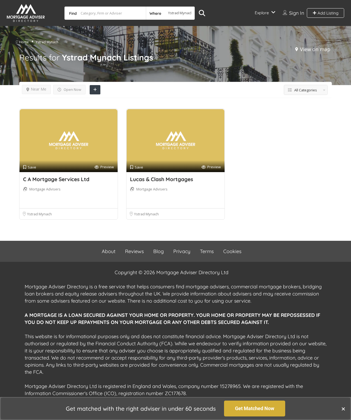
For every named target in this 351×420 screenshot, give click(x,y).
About (108, 251)
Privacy (181, 251)
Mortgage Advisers (45, 189)
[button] (343, 409)
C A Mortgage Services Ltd (56, 179)
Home (24, 42)
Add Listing (327, 13)
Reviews (134, 251)
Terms (207, 251)
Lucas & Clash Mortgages (161, 179)
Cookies (232, 251)
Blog (158, 251)
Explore (262, 12)
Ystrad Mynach (39, 214)
